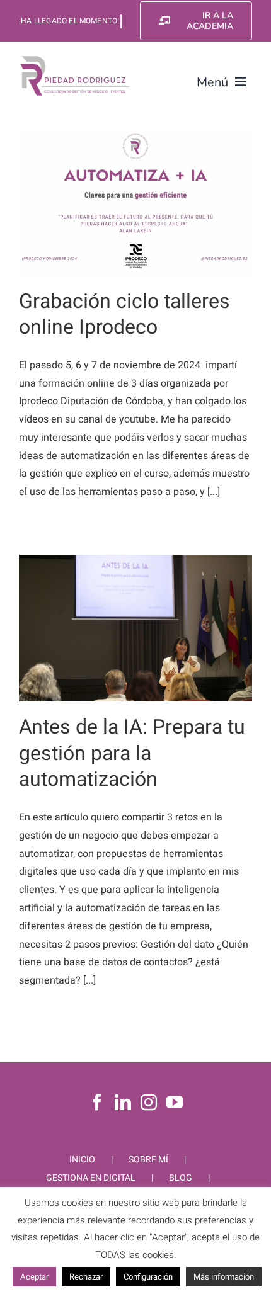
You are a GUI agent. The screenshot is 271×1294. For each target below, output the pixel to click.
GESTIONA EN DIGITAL (91, 1177)
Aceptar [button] (34, 1277)
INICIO (82, 1159)
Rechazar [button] (86, 1277)
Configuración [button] (148, 1277)
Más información (223, 1277)
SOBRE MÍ (148, 1159)
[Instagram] (149, 1102)
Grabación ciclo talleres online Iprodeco (124, 315)
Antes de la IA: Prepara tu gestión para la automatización (132, 753)
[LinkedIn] (123, 1102)
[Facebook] (97, 1102)
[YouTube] (174, 1102)
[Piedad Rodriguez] (75, 59)
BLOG (180, 1177)
